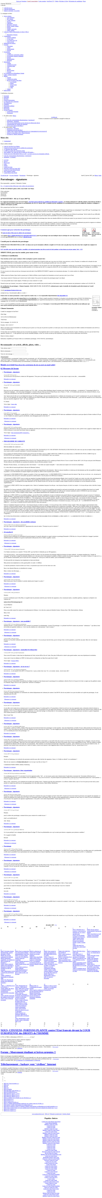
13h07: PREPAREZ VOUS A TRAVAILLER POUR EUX (8, 973)
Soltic (14, 127)
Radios (12, 86)
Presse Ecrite (13, 84)
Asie (8, 67)
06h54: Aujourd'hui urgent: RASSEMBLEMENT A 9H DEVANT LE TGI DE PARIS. (79, 965)
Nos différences (8, 103)
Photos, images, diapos (12, 26)
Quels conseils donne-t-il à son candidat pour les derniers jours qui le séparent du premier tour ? (30, 1108)
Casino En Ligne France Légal (51, 1181)
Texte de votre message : (7, 354)
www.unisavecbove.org (38, 1114)
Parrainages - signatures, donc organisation (18, 770)
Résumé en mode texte (56, 1114)
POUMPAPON (10, 1092)
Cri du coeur (10, 39)
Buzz (84, 1)
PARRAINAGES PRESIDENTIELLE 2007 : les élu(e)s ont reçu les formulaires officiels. (26, 154)
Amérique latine (11, 66)
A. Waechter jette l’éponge (10, 149)
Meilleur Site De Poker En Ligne (51, 1193)
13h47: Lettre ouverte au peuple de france (64, 954)
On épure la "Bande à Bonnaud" (15, 134)
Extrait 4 (8, 1099)
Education (6, 97)
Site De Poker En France (51, 1153)
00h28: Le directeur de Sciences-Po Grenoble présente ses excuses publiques (35, 953)
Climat (8, 47)
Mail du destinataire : (6, 351)
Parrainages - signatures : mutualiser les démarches (20, 650)
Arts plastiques (10, 17)
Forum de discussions (9, 100)
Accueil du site (4, 175)
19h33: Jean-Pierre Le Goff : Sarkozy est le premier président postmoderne (94, 935)
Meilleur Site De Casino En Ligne (51, 1141)
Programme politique (9, 106)
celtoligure (19, 1048)
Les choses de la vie (12, 40)
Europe (9, 69)
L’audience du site (11, 1102)
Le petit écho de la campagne (11, 101)
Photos (12, 83)
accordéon (9, 1089)
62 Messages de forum (10, 368)
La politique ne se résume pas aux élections (17, 1097)
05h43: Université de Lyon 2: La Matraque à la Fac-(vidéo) (79, 960)
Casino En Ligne (8, 167)
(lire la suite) (55, 1047)
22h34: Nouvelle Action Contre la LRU (93, 956)
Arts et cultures (7, 16)
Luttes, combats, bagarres (10, 74)
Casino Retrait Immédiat (51, 1123)
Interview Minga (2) (11, 1096)
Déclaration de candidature (75, 1)
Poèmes (9, 27)
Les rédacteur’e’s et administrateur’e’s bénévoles (28, 1060)
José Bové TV (50, 1)
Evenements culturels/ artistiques (15, 56)
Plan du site (7, 162)
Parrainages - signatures (13, 121)
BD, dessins (10, 19)
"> (4, 1078)
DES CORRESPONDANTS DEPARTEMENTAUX (22, 235)
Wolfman (19, 1072)
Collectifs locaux (8, 8)
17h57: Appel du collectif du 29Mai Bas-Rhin (21, 990)
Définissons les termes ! (10, 43)
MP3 (5, 1083)
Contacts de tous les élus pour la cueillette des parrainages (18, 148)
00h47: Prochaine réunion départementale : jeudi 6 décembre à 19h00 (7, 953)
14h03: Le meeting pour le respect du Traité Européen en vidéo (79, 970)
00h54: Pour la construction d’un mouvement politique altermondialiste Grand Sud (22, 953)
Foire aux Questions (21, 1)
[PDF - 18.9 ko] (94, 231)
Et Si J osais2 (9, 1109)
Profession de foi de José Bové (14, 130)
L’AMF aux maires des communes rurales (14, 150)
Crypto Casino (51, 1178)
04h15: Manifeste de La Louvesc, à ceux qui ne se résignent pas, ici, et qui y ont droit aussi (79, 932)
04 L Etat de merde (11, 1083)
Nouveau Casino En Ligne (51, 1160)
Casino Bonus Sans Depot (10, 172)
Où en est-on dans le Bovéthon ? (15, 125)
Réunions (9, 60)
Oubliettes (6, 104)
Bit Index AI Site (63, 1)
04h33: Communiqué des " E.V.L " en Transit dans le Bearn (94, 953)
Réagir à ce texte (28, 365)
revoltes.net (54, 117)
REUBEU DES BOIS (12, 1090)
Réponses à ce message (10, 421)
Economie (6, 96)
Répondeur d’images (12, 34)
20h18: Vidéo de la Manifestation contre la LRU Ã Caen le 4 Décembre (49, 976)
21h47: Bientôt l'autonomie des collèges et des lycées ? (7, 996)
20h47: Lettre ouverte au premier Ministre (21, 967)
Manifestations (10, 59)
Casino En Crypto (51, 1144)
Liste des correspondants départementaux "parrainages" (21, 120)
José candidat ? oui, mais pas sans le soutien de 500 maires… (19, 152)
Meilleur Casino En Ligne (51, 1124)
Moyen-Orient (10, 70)
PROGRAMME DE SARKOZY (14, 441)
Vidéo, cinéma (10, 30)
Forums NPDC (15, 660)
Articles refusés (66, 1114)
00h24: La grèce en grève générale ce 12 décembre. (50, 986)
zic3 (7, 1085)
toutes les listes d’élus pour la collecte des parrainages (17, 233)
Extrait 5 (8, 1100)
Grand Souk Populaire (12, 111)
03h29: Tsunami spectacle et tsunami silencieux (22, 962)
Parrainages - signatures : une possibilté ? (17, 621)
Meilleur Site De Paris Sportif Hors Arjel (51, 1154)
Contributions (7, 36)
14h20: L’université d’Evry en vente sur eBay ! (65, 957)
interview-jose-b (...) (11, 1093)
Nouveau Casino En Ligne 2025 (12, 168)
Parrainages (10, 113)
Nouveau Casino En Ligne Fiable (51, 1158)
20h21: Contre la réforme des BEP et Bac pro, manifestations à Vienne (21, 1001)
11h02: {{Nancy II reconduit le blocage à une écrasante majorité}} (50, 958)
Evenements (7, 52)
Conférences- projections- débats (15, 54)
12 (30, 984)
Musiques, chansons (12, 24)
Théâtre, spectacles (11, 29)
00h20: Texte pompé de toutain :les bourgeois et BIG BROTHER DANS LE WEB (50, 953)
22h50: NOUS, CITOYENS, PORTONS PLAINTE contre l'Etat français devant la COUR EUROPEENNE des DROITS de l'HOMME (93, 967)
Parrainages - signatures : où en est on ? (17, 666)
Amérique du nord (11, 64)
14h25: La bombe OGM (64, 959)
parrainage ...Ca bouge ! (10, 157)
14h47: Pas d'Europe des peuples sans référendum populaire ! (7, 981)
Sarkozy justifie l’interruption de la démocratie (18, 1105)
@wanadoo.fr (8, 532)
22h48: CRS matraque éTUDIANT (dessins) (92, 959)
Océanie (9, 72)
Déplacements (10, 49)
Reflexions (6, 107)
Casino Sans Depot (51, 1164)
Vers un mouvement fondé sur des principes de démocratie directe (23, 123)
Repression (6, 108)
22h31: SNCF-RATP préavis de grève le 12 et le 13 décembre (22, 1010)
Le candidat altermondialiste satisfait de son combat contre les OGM (23, 1103)
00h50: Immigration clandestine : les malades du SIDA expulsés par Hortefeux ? (8, 960)
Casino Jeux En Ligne (51, 1161)
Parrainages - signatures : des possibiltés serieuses (20, 522)
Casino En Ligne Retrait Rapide (12, 170)
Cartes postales (42, 1)
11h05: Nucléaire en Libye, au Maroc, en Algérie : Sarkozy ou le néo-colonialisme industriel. (51, 966)
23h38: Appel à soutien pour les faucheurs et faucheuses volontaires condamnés (35, 996)
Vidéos (56, 1)
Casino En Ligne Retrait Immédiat (51, 1174)
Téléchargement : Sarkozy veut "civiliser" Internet (28, 1064)
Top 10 (5, 161)
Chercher (3, 3)
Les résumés (13, 82)
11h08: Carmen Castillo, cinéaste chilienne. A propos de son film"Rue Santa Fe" (51, 971)
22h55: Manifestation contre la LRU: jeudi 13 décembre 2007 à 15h (22, 1020)
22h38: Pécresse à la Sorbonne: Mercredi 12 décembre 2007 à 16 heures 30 (22, 1015)
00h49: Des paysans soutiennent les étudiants (7, 956)
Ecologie (6, 44)
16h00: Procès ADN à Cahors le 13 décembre (35, 959)
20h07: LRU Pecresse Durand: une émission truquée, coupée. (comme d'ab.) (79, 942)
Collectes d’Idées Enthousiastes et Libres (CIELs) (16, 32)
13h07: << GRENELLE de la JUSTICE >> (8, 986)
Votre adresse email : (6, 348)
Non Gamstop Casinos (9, 171)
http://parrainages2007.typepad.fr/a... (20, 432)
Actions (9, 53)
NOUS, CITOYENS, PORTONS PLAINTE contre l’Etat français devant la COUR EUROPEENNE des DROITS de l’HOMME (45, 1032)
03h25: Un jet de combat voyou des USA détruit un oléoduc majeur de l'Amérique (21, 957)
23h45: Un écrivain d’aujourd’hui (49, 989)
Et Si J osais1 (9, 1110)
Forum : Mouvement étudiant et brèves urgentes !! (28, 1052)
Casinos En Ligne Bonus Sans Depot (51, 1121)
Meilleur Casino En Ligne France (51, 1130)
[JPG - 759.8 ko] (96, 306)
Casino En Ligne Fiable (51, 1150)
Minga (14, 115)
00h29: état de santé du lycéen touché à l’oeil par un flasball (94, 931)
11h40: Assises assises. (78, 938)
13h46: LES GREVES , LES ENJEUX (64, 952)
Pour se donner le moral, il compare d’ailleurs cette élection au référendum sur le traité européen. (30, 1106)
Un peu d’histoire (8, 110)
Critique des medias (12, 79)
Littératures (10, 23)
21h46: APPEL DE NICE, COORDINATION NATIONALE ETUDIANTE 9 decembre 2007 (7, 991)
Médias (5, 76)
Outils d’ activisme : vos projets (12, 10)
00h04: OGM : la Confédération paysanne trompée (35, 987)
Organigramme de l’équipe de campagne (17, 124)
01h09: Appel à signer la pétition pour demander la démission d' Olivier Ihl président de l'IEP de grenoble (7, 966)
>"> (56, 925)
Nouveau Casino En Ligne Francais (51, 1151)
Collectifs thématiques (9, 9)
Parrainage (7, 846)
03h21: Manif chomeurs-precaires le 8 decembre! (79, 956)
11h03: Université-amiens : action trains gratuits (50, 962)
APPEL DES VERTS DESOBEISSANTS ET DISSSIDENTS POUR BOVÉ (27, 131)
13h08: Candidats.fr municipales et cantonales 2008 (7, 977)
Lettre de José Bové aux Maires (12, 146)
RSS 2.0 (47, 1114)
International (7, 62)
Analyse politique (11, 37)
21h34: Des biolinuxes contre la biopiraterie (20, 1006)
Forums (9, 57)
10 (1, 984)
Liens (5, 164)
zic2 (7, 1087)
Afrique (9, 63)
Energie (9, 50)
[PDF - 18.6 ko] (84, 231)
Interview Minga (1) (11, 1095)
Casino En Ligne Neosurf (51, 1171)
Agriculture (10, 46)
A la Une (6, 160)
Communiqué (7, 141)
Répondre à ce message (10, 379)
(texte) (17, 1083)
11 (15, 984)
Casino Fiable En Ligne (51, 1183)
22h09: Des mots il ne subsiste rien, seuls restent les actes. (79, 947)
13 (44, 984)
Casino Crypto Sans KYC (51, 1177)
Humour (9, 22)
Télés (11, 87)
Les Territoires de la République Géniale (14, 73)
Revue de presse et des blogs (14, 80)
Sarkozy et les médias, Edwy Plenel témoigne (18, 133)
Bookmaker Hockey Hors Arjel (51, 1157)
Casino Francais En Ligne (51, 1163)
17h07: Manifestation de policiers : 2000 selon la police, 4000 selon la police (22, 987)
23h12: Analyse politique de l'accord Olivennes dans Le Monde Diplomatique (36, 991)
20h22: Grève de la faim (21, 1004)
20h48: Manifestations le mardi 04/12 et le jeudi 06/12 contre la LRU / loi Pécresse (21, 972)
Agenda (9, 77)
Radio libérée (7, 90)
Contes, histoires (11, 20)
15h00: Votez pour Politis (35, 957)
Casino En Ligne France (51, 1131)
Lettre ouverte (10, 42)
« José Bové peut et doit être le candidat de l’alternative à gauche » (46, 201)
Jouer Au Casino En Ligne (51, 1187)
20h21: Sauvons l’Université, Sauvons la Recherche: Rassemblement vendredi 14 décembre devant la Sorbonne (22, 995)
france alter (14, 404)
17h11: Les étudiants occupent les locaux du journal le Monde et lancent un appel (36, 963)
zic (7, 1086)
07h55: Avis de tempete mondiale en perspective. (79, 936)
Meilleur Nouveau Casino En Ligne (51, 1137)
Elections (6, 98)
